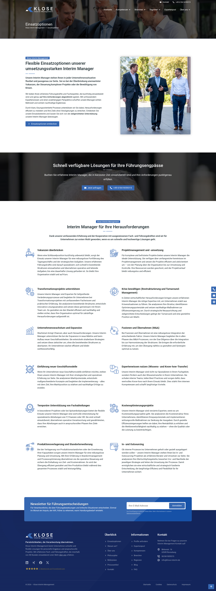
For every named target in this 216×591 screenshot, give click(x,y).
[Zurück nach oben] (211, 586)
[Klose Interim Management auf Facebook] (41, 563)
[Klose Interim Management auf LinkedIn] (27, 563)
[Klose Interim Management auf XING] (34, 563)
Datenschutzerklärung (133, 513)
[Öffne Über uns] (189, 9)
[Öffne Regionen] (159, 9)
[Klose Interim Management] (39, 9)
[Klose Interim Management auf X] (47, 563)
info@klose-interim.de (171, 560)
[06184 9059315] (159, 556)
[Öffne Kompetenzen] (130, 9)
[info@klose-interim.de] (159, 560)
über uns (62, 555)
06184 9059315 (168, 556)
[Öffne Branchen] (145, 9)
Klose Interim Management (35, 27)
